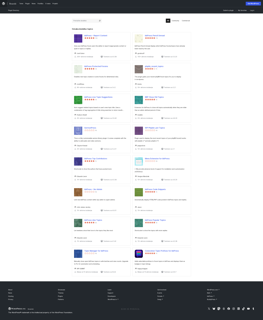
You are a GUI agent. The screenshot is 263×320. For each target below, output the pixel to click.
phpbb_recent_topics (154, 66)
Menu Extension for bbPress (157, 158)
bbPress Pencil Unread (155, 35)
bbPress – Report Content (95, 35)
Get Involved (161, 290)
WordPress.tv (113, 299)
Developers (112, 296)
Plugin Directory (13, 10)
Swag (160, 299)
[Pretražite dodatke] (100, 21)
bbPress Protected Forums (96, 66)
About (10, 290)
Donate (160, 296)
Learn (109, 290)
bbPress (211, 296)
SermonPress (90, 128)
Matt (209, 293)
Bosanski (31, 309)
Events (159, 293)
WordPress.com (213, 290)
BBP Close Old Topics (154, 97)
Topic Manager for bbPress (96, 251)
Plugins (60, 296)
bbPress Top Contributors (95, 158)
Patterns (61, 299)
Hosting (10, 296)
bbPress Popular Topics (155, 220)
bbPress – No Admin (93, 189)
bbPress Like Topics (93, 220)
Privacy (10, 299)
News (10, 293)
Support (110, 293)
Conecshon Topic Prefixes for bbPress (162, 251)
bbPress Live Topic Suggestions (98, 97)
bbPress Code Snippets (155, 189)
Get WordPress (253, 3)
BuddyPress (212, 299)
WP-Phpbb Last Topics (155, 128)
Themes (60, 293)
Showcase (61, 290)
